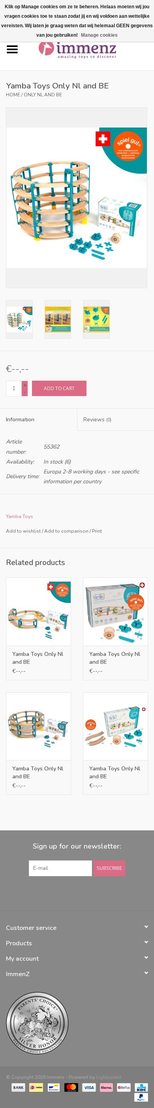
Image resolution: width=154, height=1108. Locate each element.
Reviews (97, 419)
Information (20, 419)
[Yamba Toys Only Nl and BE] (38, 611)
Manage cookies (99, 35)
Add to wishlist (23, 531)
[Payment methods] (17, 1087)
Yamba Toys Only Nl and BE (37, 658)
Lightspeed (108, 1077)
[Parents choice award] (77, 1023)
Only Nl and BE (43, 95)
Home (13, 95)
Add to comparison (67, 531)
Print (97, 531)
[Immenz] (89, 49)
